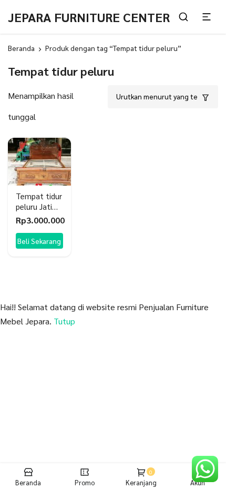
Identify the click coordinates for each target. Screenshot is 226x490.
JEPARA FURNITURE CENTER (89, 16)
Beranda (21, 48)
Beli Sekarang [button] (39, 241)
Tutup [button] (64, 320)
